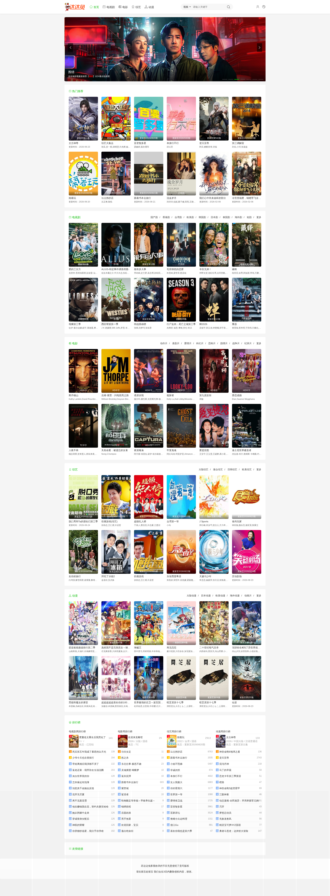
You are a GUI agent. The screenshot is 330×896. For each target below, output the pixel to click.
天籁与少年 (205, 576)
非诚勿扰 (175, 770)
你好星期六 (176, 788)
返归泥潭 (126, 776)
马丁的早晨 (225, 770)
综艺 (138, 7)
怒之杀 (125, 757)
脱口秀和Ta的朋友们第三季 (83, 521)
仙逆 (234, 702)
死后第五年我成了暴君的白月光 (89, 751)
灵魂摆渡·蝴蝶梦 (130, 770)
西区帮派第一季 (109, 324)
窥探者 (170, 395)
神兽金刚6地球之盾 (229, 751)
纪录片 (248, 343)
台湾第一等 (173, 521)
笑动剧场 (237, 576)
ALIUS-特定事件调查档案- (115, 269)
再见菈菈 (171, 647)
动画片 (248, 595)
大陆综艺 (203, 469)
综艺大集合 (107, 143)
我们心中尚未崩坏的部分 (212, 198)
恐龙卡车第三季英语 (230, 776)
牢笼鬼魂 (171, 450)
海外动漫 (235, 595)
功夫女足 (126, 751)
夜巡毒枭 (139, 450)
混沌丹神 (224, 764)
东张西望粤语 (174, 576)
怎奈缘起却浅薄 (80, 782)
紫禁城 (125, 788)
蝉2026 (203, 324)
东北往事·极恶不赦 (131, 764)
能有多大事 (140, 269)
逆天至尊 (204, 143)
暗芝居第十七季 (175, 702)
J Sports (203, 521)
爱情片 (187, 343)
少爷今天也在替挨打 (83, 757)
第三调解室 (238, 143)
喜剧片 (175, 343)
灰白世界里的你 (80, 776)
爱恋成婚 (237, 395)
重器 (234, 324)
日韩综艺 (232, 469)
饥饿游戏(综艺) (109, 521)
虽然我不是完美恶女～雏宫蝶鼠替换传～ (116, 647)
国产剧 (154, 217)
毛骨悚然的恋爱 (175, 269)
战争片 (236, 343)
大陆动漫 (191, 595)
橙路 (221, 782)
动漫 (151, 7)
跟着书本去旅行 (142, 198)
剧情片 (224, 343)
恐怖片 (212, 343)
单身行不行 (173, 143)
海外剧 (238, 217)
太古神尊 (73, 143)
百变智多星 (140, 143)
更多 (258, 217)
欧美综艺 (247, 469)
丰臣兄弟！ (205, 269)
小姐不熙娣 (176, 764)
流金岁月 (171, 198)
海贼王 (137, 647)
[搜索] (228, 7)
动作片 (163, 343)
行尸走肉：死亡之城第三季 (181, 324)
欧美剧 (190, 217)
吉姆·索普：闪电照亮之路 (115, 395)
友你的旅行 (75, 576)
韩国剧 (202, 217)
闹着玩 (72, 198)
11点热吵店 (107, 198)
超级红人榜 (140, 521)
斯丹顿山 (73, 395)
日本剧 (214, 217)
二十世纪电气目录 (209, 647)
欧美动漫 (220, 595)
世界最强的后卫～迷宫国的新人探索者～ (148, 702)
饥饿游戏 (139, 576)
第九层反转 (205, 395)
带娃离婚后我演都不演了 (85, 764)
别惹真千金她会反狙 (83, 788)
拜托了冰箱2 (108, 576)
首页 (96, 7)
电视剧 (110, 7)
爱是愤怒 (204, 450)
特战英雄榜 (140, 324)
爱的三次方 (75, 269)
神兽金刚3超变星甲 (229, 788)
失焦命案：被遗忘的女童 (114, 450)
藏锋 (234, 269)
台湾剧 (178, 217)
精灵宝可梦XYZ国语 (230, 825)
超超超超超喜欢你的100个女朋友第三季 (116, 702)
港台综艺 (218, 469)
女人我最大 (176, 782)
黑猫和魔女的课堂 (78, 702)
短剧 (249, 217)
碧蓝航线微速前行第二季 (82, 647)
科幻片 (200, 343)
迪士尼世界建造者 (241, 450)
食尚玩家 (237, 521)
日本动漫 (206, 595)
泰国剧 (226, 217)
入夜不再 (73, 450)
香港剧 (166, 217)
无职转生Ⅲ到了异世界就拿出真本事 (246, 647)
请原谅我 (139, 395)
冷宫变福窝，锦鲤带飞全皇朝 (246, 198)
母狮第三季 (75, 324)
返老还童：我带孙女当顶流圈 (88, 770)
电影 (125, 7)
